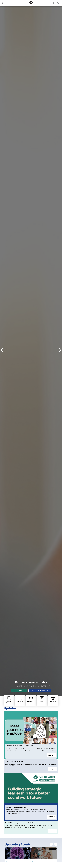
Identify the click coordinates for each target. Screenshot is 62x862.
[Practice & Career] (31, 700)
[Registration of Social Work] (20, 700)
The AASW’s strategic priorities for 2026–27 (19, 823)
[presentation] (51, 844)
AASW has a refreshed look (14, 761)
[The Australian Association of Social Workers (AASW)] (31, 3)
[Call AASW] (58, 3)
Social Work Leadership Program (16, 807)
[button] (53, 3)
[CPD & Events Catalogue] (53, 700)
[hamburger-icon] (3, 3)
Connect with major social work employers (19, 746)
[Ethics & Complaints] (9, 700)
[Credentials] (42, 700)
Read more (51, 755)
